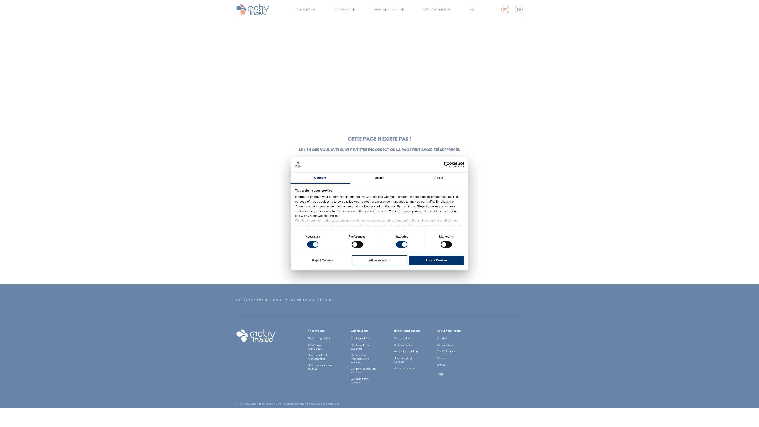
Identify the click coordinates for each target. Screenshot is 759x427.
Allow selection (379, 260)
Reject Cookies (322, 260)
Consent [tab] (320, 177)
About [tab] (438, 177)
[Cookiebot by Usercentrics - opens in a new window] (447, 165)
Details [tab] (379, 177)
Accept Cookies (436, 260)
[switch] (357, 244)
